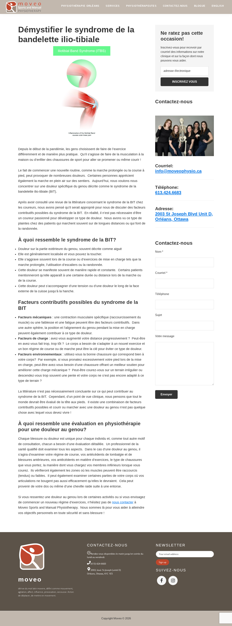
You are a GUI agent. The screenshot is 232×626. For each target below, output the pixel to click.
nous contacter (122, 502)
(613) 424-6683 (98, 563)
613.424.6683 (168, 192)
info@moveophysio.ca (178, 171)
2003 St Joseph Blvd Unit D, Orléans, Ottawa (184, 216)
